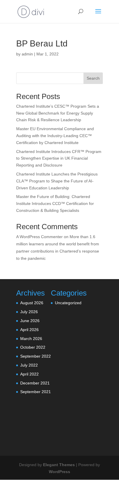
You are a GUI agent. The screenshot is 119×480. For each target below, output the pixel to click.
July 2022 (29, 365)
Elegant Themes (59, 464)
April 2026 (29, 329)
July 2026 (29, 311)
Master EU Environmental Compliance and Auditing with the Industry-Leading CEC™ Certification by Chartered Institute (55, 135)
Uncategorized (68, 302)
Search (93, 78)
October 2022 (32, 347)
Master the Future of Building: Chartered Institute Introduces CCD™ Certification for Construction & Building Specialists (55, 203)
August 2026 (31, 302)
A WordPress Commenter (39, 236)
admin (27, 54)
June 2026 (30, 320)
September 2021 (35, 391)
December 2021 (35, 383)
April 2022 (29, 374)
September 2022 (35, 356)
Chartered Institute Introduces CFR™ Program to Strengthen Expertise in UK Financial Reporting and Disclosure (58, 158)
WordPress (59, 471)
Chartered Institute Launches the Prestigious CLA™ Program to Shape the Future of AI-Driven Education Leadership (57, 181)
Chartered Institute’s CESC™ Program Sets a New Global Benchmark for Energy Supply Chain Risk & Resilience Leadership (57, 113)
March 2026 (31, 338)
